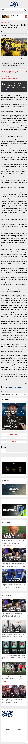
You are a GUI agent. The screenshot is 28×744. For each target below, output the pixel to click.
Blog (5, 22)
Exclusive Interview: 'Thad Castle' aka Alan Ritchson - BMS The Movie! (12, 535)
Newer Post (14, 434)
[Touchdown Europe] (14, 6)
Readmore (9, 545)
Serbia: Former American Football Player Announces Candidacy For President (12, 629)
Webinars (8, 729)
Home (2, 22)
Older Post (14, 438)
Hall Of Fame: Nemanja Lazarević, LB (17, 16)
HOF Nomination (20, 726)
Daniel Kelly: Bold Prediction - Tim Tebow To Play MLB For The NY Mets (13, 412)
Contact (20, 729)
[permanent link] (7, 35)
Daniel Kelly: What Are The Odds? (9, 78)
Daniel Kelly (10, 22)
